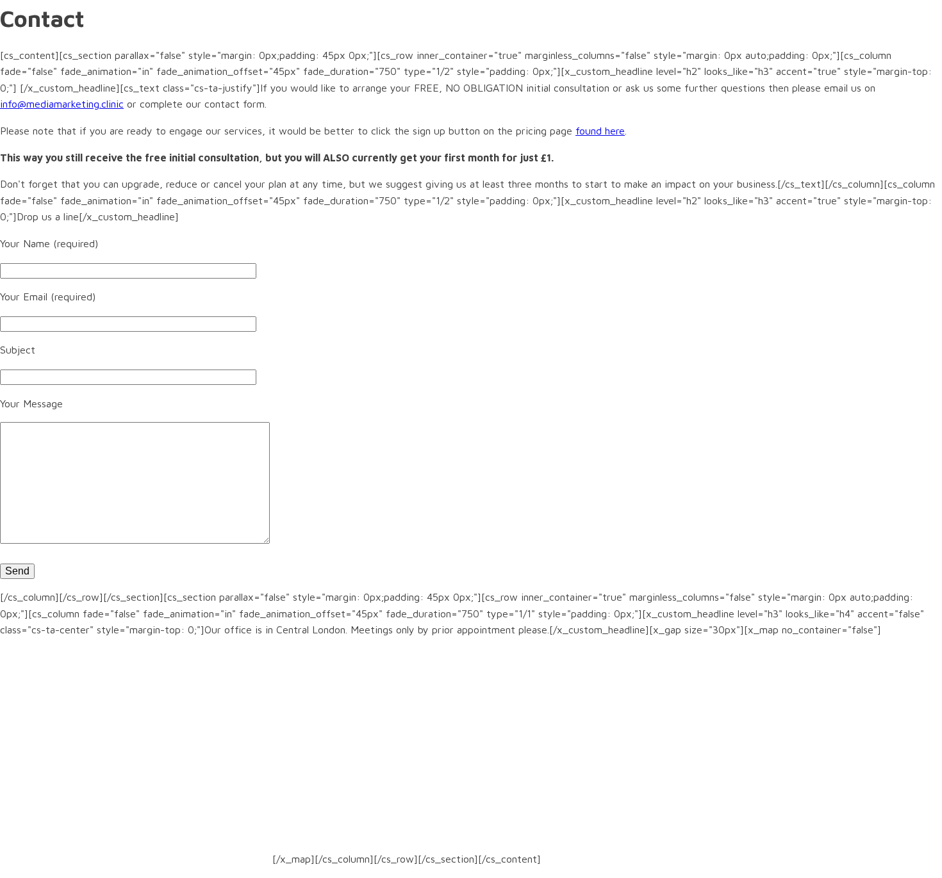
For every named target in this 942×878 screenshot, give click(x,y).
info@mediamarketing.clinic (62, 104)
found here (600, 130)
